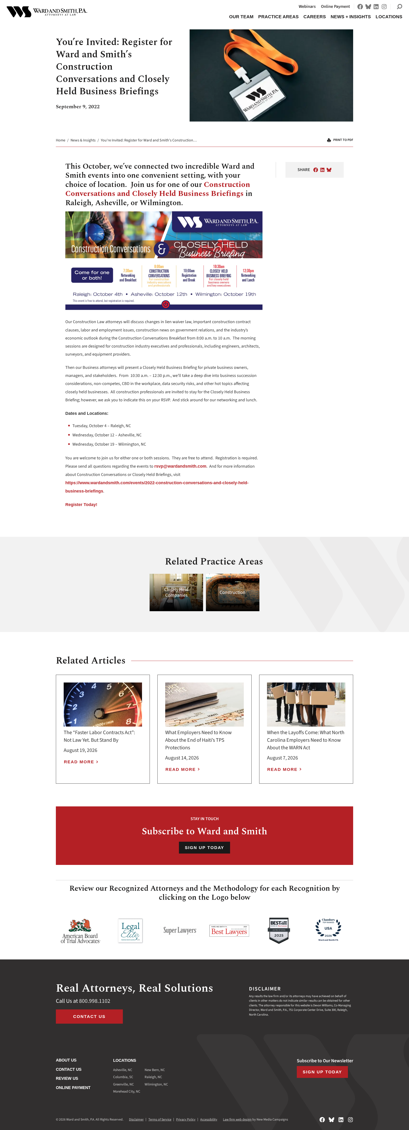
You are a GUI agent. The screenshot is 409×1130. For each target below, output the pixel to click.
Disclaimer (136, 1119)
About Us (66, 1060)
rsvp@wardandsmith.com (180, 466)
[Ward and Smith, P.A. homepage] (47, 12)
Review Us (67, 1078)
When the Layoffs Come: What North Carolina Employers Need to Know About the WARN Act (305, 740)
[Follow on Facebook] (360, 6)
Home (60, 140)
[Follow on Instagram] (384, 6)
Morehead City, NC (126, 1091)
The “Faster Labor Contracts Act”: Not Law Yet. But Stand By (99, 736)
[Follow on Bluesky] (368, 6)
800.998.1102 (94, 1001)
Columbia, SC (123, 1077)
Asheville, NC (122, 1069)
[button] (399, 6)
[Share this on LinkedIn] (322, 169)
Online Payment (335, 6)
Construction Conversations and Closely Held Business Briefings (157, 189)
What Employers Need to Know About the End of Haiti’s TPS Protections (198, 740)
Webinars (307, 6)
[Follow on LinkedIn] (376, 6)
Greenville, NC (123, 1084)
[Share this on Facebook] (315, 169)
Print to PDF (343, 140)
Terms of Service (159, 1119)
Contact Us (89, 1016)
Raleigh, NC (153, 1077)
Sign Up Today (204, 847)
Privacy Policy (186, 1119)
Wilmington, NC (156, 1084)
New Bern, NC (155, 1069)
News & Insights (83, 140)
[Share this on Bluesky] (329, 169)
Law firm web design (237, 1119)
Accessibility (208, 1119)
